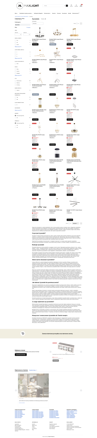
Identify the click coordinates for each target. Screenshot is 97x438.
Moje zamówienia (18, 425)
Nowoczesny (19, 80)
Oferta (33, 426)
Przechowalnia (17, 426)
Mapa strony (34, 425)
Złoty (18, 69)
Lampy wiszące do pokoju (37, 414)
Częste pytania (69, 425)
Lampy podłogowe (71, 415)
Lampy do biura (18, 417)
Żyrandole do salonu (53, 410)
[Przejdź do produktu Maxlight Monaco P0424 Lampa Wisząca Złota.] (57, 103)
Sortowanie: (34, 21)
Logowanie (17, 424)
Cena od (16, 32)
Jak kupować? (52, 425)
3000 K (18, 90)
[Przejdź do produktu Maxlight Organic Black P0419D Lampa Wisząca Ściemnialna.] (57, 153)
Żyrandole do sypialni (54, 415)
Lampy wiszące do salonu (37, 411)
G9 (17, 42)
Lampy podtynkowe (71, 416)
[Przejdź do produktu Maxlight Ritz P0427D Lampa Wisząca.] (40, 128)
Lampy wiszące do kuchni (37, 413)
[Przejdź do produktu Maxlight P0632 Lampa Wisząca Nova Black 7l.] (40, 32)
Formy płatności (52, 427)
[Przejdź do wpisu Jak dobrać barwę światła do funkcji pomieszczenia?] (33, 385)
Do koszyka (35, 44)
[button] (67, 6)
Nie (17, 99)
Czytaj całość (22, 402)
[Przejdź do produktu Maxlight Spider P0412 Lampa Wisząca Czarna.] (74, 178)
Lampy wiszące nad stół (37, 417)
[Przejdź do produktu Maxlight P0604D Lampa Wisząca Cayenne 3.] (40, 53)
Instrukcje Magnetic (18, 428)
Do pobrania (34, 428)
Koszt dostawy (52, 428)
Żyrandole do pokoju (53, 413)
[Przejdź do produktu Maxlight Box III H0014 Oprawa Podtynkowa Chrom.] (66, 347)
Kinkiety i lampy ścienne (72, 413)
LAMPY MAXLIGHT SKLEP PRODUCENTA (21, 16)
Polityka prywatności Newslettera (73, 426)
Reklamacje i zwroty (70, 429)
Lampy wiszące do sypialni (38, 416)
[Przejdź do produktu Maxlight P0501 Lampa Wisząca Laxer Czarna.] (74, 78)
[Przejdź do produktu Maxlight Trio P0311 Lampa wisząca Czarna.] (74, 203)
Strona (75, 23)
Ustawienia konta (18, 427)
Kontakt (33, 424)
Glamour (18, 82)
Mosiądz (18, 73)
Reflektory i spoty (70, 414)
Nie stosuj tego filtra (20, 115)
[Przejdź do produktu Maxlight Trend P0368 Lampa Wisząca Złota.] (57, 203)
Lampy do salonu (18, 415)
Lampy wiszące (35, 410)
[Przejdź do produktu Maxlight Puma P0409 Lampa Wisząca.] (40, 203)
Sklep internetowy (48, 436)
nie (17, 117)
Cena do (25, 32)
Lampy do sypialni (19, 416)
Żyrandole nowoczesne (54, 417)
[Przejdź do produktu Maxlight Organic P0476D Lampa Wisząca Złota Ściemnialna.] (40, 103)
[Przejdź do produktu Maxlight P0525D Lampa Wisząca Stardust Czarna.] (74, 53)
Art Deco (18, 84)
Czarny (18, 71)
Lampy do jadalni (18, 410)
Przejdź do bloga (32, 370)
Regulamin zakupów (53, 424)
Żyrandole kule (52, 416)
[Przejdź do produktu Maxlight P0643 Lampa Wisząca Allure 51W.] (74, 32)
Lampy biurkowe (70, 411)
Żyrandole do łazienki (54, 414)
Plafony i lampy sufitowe (72, 410)
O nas (33, 427)
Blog (33, 429)
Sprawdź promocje (20, 354)
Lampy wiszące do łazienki (38, 415)
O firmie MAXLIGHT (70, 424)
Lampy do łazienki (19, 413)
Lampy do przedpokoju (20, 414)
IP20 (17, 63)
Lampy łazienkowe (71, 417)
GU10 (18, 44)
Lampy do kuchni (18, 411)
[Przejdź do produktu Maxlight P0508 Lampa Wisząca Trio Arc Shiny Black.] (57, 78)
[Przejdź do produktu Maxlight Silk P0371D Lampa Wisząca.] (74, 103)
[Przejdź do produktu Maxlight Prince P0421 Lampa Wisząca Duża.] (74, 128)
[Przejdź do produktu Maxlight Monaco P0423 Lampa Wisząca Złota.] (57, 128)
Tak (17, 97)
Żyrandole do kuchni (53, 411)
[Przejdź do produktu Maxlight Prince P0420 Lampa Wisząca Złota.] (40, 153)
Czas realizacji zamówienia (54, 426)
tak (17, 125)
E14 (17, 40)
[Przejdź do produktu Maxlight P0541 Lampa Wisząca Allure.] (57, 53)
